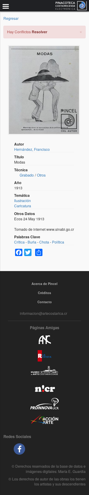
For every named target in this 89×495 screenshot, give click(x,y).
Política (58, 242)
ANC (44, 340)
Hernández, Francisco (32, 149)
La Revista (44, 356)
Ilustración (22, 200)
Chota (44, 242)
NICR (44, 387)
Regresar (10, 18)
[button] (80, 31)
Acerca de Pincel (44, 283)
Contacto (44, 302)
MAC (44, 371)
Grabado (27, 175)
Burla (32, 242)
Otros (41, 175)
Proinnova (44, 403)
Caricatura (22, 205)
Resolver (39, 31)
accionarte (44, 419)
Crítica (19, 242)
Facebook (19, 449)
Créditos (44, 292)
